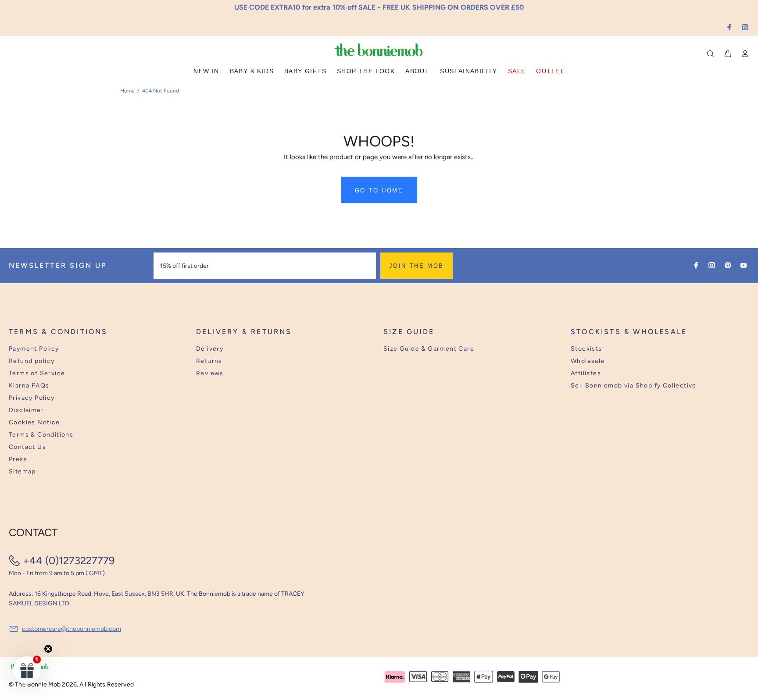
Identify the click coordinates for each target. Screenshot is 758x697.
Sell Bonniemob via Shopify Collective (634, 385)
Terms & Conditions (41, 434)
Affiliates (586, 373)
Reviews (210, 373)
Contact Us (27, 447)
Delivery (209, 348)
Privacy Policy (32, 398)
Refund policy (31, 361)
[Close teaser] (48, 648)
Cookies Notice (34, 422)
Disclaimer (26, 410)
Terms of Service (37, 373)
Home (127, 91)
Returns (209, 361)
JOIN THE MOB (416, 266)
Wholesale (588, 361)
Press (18, 459)
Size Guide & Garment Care (428, 348)
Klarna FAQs (29, 385)
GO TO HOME (379, 190)
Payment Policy (34, 348)
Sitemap (22, 471)
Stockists (586, 348)
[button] (27, 669)
